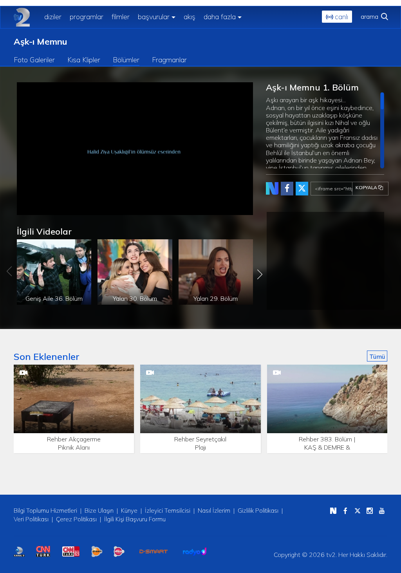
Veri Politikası (31, 519)
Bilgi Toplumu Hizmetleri (45, 510)
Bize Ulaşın (99, 510)
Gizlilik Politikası (258, 510)
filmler (121, 16)
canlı (340, 16)
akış (189, 16)
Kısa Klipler (83, 59)
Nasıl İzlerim (214, 510)
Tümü (377, 356)
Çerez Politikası (76, 519)
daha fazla (220, 16)
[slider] (157, 209)
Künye (129, 510)
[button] (40, 209)
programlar (86, 16)
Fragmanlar (169, 59)
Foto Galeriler (34, 59)
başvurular (154, 16)
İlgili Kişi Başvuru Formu (135, 519)
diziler (52, 16)
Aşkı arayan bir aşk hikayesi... (323, 132)
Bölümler (126, 59)
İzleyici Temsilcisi (167, 510)
